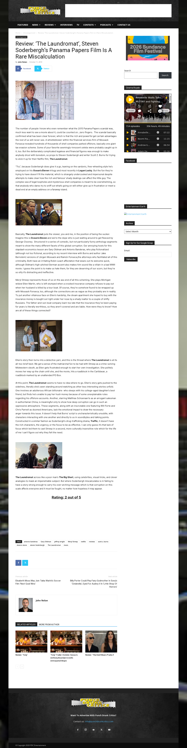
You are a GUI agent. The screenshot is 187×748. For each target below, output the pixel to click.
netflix (83, 541)
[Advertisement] (118, 10)
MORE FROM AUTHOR (49, 624)
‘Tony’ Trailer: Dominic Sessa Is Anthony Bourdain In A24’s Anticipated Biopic (64, 658)
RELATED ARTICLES (26, 624)
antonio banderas (31, 541)
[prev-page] (17, 666)
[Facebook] (18, 563)
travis (66, 545)
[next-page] (22, 666)
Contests (88, 24)
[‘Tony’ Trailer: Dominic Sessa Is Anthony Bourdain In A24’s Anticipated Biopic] (66, 641)
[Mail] (93, 730)
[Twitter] (25, 563)
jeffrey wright (59, 541)
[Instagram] (86, 730)
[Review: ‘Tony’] (31, 641)
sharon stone (22, 545)
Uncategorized (29, 33)
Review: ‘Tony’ (21, 655)
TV (78, 24)
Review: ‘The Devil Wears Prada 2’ (99, 655)
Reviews (49, 24)
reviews (92, 541)
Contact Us (123, 24)
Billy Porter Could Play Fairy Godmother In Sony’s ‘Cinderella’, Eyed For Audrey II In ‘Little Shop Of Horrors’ (93, 583)
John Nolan (22, 62)
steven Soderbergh (37, 545)
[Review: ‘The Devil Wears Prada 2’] (101, 641)
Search (127, 70)
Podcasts (105, 24)
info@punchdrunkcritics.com (99, 721)
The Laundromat (54, 545)
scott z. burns (103, 541)
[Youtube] (109, 730)
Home (17, 33)
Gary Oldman (46, 541)
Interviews (66, 24)
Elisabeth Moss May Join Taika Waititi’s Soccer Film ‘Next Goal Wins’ (38, 582)
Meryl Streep (73, 541)
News (35, 24)
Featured (23, 24)
